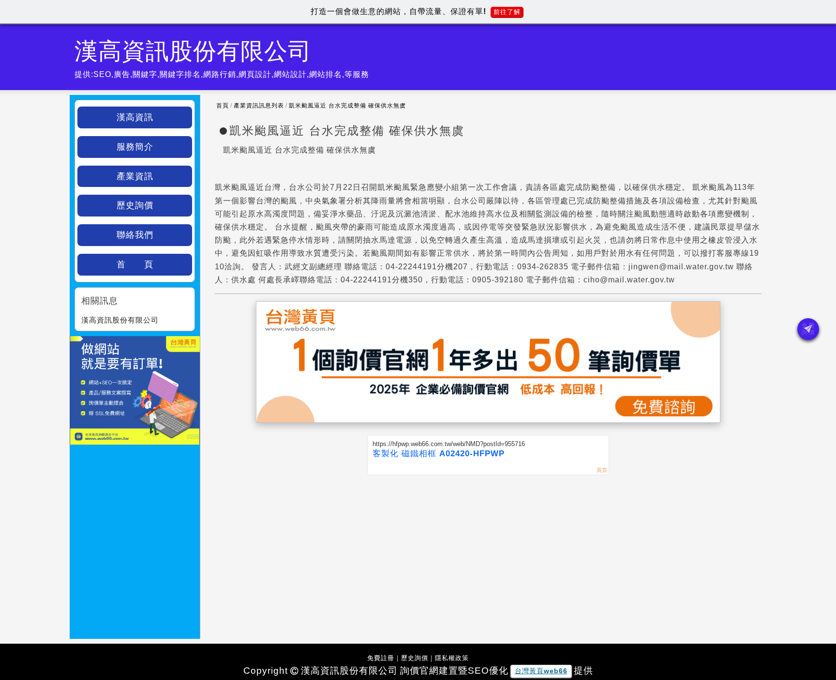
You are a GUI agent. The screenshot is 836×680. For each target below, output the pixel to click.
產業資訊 (135, 176)
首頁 (222, 105)
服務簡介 (135, 147)
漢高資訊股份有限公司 (120, 320)
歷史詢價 (135, 205)
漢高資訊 (135, 117)
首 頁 (135, 264)
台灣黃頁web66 (541, 671)
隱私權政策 (452, 658)
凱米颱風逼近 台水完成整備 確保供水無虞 (347, 105)
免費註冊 (380, 658)
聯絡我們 (135, 235)
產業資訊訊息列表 (259, 105)
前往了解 (507, 11)
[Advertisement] (488, 547)
